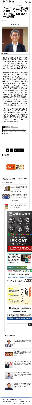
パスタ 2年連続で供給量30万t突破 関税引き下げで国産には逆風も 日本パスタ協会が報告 (19, 188)
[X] (11, 150)
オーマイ (8, 133)
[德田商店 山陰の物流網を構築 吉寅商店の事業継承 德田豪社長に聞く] (9, 343)
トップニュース (17, 367)
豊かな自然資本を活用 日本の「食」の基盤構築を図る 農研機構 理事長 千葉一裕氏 (22, 374)
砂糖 (15, 387)
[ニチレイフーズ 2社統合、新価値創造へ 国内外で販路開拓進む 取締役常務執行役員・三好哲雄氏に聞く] (9, 364)
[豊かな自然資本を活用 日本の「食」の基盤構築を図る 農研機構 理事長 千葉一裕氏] (9, 375)
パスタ (6, 5)
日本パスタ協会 (14, 126)
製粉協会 (8, 126)
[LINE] (15, 150)
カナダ (13, 133)
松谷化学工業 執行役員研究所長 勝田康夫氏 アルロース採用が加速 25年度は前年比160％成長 (22, 385)
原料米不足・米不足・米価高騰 (9, 129)
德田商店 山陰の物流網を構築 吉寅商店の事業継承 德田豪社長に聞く (22, 341)
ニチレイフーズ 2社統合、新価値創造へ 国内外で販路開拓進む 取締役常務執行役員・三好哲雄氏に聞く (22, 364)
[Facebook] (7, 150)
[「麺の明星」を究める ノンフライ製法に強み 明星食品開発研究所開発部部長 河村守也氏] (9, 354)
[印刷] (22, 150)
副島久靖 (23, 131)
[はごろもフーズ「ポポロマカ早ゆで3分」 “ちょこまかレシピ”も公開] (6, 206)
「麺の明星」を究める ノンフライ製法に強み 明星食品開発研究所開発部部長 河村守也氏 (22, 352)
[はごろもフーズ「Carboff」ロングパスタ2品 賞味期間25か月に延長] (15, 167)
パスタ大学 (5, 131)
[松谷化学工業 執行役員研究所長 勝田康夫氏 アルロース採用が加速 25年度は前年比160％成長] (9, 386)
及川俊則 (10, 131)
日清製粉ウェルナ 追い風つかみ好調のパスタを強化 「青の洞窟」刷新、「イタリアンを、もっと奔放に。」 (19, 196)
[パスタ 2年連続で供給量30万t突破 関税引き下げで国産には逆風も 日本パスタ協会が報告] (6, 188)
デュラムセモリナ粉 (20, 129)
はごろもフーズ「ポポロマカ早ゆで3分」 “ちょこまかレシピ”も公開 (19, 204)
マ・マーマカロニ (16, 131)
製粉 (3, 5)
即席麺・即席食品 (17, 355)
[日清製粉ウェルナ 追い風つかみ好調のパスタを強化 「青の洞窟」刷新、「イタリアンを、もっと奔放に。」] (6, 196)
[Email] (19, 150)
